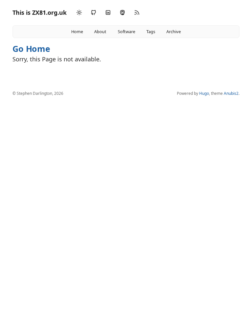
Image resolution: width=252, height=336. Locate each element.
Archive (173, 31)
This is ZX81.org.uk (39, 12)
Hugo (204, 93)
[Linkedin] (108, 12)
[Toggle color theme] (79, 13)
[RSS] (137, 12)
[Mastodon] (122, 12)
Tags (150, 31)
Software (126, 31)
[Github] (93, 12)
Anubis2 (231, 93)
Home (77, 31)
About (100, 31)
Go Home (31, 48)
